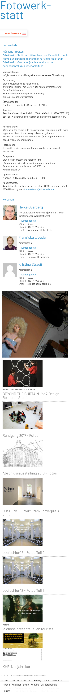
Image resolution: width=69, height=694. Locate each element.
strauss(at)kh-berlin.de (39, 283)
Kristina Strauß (30, 264)
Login (26, 684)
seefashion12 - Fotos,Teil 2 (23, 552)
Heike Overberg (30, 207)
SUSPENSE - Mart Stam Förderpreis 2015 (31, 513)
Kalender (16, 684)
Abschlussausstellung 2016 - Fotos (30, 473)
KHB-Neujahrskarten (19, 666)
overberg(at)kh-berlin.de (39, 230)
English (6, 690)
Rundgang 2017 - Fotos (20, 435)
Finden (6, 684)
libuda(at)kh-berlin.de (38, 256)
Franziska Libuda (32, 237)
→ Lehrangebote (27, 220)
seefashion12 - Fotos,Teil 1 (23, 590)
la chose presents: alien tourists (28, 629)
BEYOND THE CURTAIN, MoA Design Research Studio (31, 395)
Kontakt (35, 684)
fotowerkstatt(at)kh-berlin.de (39, 189)
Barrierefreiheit (49, 684)
